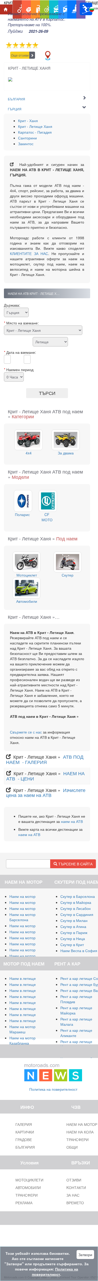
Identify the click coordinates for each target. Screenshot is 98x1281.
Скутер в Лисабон (75, 908)
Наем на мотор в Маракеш (23, 1029)
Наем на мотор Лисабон (30, 931)
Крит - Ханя (28, 120)
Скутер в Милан (74, 920)
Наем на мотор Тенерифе (31, 925)
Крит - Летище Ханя (35, 126)
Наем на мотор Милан (28, 896)
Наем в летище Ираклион (31, 1014)
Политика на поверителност (53, 1089)
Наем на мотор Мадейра (30, 943)
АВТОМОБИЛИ (28, 1187)
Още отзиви (20, 55)
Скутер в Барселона (77, 896)
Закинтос (25, 143)
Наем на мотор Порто (28, 937)
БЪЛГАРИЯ (25, 1147)
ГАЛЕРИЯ (23, 1124)
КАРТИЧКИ (24, 1132)
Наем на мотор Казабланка (22, 1040)
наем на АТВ (72, 821)
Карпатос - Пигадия (35, 132)
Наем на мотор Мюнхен (30, 949)
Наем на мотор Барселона (22, 917)
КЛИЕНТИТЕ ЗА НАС (29, 253)
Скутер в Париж (73, 932)
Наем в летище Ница (27, 1020)
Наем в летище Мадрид (29, 990)
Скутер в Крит (72, 944)
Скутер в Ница (72, 938)
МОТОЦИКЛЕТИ (29, 1179)
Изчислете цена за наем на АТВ (45, 792)
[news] (53, 1071)
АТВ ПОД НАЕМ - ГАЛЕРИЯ (44, 759)
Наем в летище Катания (30, 1002)
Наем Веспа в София (78, 950)
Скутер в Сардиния (76, 914)
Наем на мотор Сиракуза (31, 908)
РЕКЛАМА (23, 1202)
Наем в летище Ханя (27, 1008)
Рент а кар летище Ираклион (76, 1044)
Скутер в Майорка (75, 902)
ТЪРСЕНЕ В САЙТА (75, 863)
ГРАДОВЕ (23, 1139)
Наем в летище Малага (29, 984)
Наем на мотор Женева (29, 955)
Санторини (27, 137)
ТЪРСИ (47, 392)
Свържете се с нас (26, 732)
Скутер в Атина (73, 926)
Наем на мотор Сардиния (31, 902)
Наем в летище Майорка (30, 978)
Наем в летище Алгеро (29, 996)
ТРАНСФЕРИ (26, 1195)
